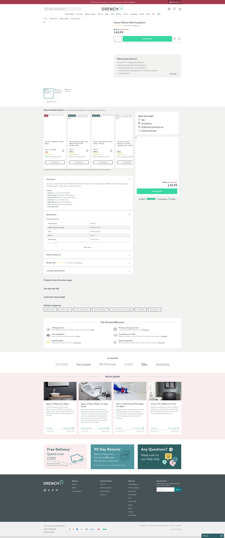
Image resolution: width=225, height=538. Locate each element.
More (92, 330)
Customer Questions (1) (55, 270)
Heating (118, 14)
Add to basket (154, 39)
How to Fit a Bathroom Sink (163, 403)
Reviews (49, 262)
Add (58, 162)
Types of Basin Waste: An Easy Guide (94, 405)
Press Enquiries (132, 515)
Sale (153, 14)
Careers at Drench (77, 491)
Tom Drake (49, 428)
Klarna (130, 508)
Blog (129, 498)
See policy (146, 330)
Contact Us (103, 495)
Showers (100, 14)
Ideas (148, 14)
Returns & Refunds (105, 491)
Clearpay (130, 512)
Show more (87, 247)
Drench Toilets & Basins (100, 309)
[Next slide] (131, 141)
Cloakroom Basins (75, 18)
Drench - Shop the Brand (82, 309)
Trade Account (132, 491)
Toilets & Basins (69, 14)
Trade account (175, 2)
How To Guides (138, 428)
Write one (137, 25)
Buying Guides (69, 428)
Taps (112, 14)
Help (158, 14)
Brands (142, 14)
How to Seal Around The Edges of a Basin (130, 405)
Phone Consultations (133, 488)
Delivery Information (105, 488)
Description (50, 179)
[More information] (56, 243)
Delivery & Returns (53, 254)
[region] (88, 142)
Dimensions (55, 101)
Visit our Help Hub (50, 529)
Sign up (178, 489)
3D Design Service (133, 484)
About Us (74, 484)
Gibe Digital (178, 529)
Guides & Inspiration (149, 130)
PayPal (130, 505)
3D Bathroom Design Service (152, 127)
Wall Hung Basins (154, 309)
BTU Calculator (132, 495)
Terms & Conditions (154, 525)
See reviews (77, 343)
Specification (51, 214)
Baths (107, 14)
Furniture (79, 14)
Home (45, 18)
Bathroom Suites (90, 14)
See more (162, 343)
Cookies (171, 525)
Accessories (133, 14)
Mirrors (125, 14)
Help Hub (102, 484)
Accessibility (178, 525)
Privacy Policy (164, 525)
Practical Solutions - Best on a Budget (121, 309)
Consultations (146, 123)
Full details (173, 74)
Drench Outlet (132, 501)
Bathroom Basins (64, 18)
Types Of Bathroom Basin (57, 403)
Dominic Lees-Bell (86, 428)
